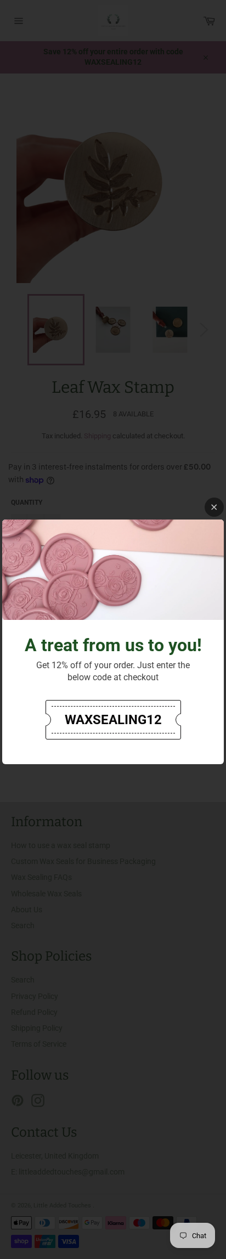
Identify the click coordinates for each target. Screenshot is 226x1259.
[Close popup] (214, 507)
